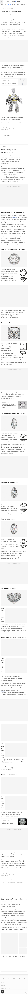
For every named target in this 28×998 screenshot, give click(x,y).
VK (3, 128)
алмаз (14, 217)
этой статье (9, 453)
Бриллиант (9, 176)
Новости (3, 4)
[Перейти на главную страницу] (14, 2)
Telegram (24, 126)
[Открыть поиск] (26, 2)
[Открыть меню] (1, 2)
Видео (14, 4)
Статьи (9, 4)
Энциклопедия (21, 4)
